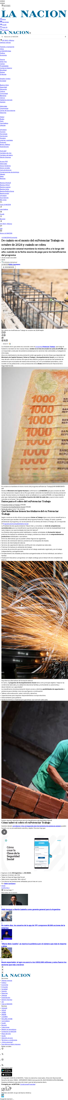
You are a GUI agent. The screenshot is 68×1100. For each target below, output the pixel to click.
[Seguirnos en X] (2, 1055)
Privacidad (31, 1084)
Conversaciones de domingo (9, 172)
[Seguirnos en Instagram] (2, 1060)
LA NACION (5, 237)
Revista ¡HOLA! (5, 185)
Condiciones (24, 1084)
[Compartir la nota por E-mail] (7, 340)
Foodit (4, 25)
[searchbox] (33, 37)
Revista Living (4, 189)
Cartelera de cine (5, 153)
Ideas (2, 176)
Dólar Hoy (3, 62)
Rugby (2, 119)
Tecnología (3, 134)
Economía (13, 237)
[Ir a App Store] (6, 1076)
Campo (2, 64)
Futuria (2, 59)
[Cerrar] (30, 33)
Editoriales (3, 106)
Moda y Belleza (5, 145)
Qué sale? (3, 151)
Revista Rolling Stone (7, 191)
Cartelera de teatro (6, 155)
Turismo (2, 132)
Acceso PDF (4, 162)
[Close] (2, 967)
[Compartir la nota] (2, 335)
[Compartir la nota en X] (5, 340)
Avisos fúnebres (5, 166)
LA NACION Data (5, 51)
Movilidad (3, 70)
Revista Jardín (4, 193)
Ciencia (2, 98)
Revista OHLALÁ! (5, 183)
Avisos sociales (5, 168)
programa (45, 347)
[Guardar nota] (2, 332)
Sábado (2, 174)
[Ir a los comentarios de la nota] (5, 332)
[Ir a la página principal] (34, 17)
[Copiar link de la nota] (2, 338)
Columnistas (4, 108)
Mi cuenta (5, 30)
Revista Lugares (5, 187)
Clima (2, 49)
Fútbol (2, 117)
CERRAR (2, 1)
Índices (2, 72)
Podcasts (3, 142)
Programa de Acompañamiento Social (15, 524)
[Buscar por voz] (65, 36)
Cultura (2, 91)
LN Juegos (3, 130)
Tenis (1, 121)
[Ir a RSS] (2, 1066)
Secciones (5, 22)
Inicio (4, 19)
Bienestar (3, 96)
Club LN (4, 27)
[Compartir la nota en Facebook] (2, 340)
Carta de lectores (5, 170)
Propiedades (4, 66)
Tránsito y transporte (7, 47)
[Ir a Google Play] (6, 1072)
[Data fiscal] (2, 1097)
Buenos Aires (4, 85)
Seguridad (3, 87)
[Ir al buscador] (3, 8)
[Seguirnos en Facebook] (2, 1049)
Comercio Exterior (6, 68)
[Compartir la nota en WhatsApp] (5, 335)
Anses (3, 886)
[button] (34, 132)
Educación (3, 89)
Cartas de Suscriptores (7, 110)
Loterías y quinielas (6, 140)
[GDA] (6, 1091)
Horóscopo (4, 136)
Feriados (3, 138)
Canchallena (4, 123)
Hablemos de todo (6, 100)
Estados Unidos (5, 79)
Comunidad (4, 93)
